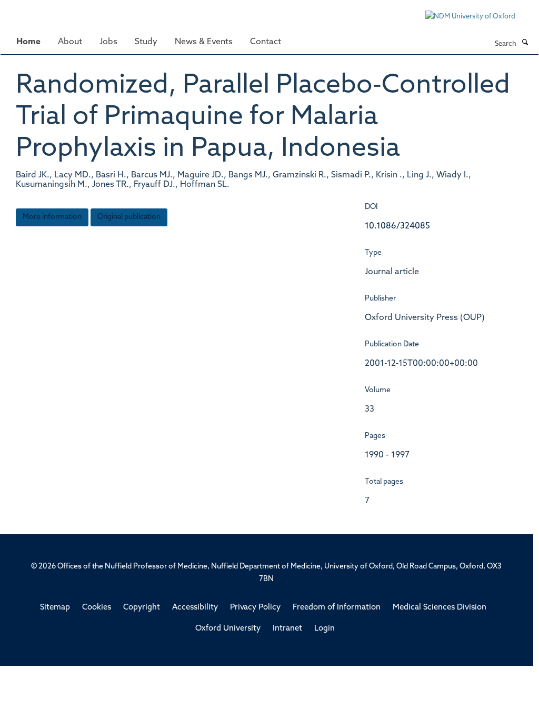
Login (324, 629)
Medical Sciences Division (439, 608)
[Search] (525, 43)
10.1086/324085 (397, 226)
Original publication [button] (129, 217)
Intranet (287, 629)
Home (28, 42)
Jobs (108, 42)
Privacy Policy (255, 608)
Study (146, 42)
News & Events (204, 42)
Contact (265, 42)
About (70, 42)
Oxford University (228, 629)
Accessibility (195, 608)
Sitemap (55, 608)
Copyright (141, 608)
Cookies (96, 608)
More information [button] (52, 217)
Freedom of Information (337, 608)
